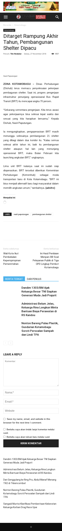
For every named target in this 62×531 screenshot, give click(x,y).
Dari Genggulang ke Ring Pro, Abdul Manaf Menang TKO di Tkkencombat (29, 481)
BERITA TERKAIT (14, 279)
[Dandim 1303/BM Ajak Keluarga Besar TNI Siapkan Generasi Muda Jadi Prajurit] (11, 291)
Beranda (7, 25)
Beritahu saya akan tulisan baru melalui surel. (28, 437)
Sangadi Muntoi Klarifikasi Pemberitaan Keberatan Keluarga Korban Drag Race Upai (29, 505)
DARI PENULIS (34, 279)
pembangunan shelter (42, 214)
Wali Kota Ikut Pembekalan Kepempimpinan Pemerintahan (12, 258)
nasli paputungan (21, 214)
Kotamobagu (20, 25)
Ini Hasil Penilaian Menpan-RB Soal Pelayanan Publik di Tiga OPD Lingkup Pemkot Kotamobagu (46, 260)
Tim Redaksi (15, 53)
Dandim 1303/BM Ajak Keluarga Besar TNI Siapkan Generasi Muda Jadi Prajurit (39, 291)
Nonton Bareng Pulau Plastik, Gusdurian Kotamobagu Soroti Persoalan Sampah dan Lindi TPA (28, 493)
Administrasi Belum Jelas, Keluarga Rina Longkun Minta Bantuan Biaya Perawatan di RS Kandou (29, 471)
